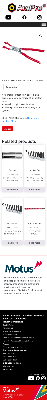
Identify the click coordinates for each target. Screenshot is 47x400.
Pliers (13, 121)
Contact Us (20, 318)
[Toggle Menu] (44, 24)
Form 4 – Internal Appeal (12, 347)
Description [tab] (11, 87)
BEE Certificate (9, 354)
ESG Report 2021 (10, 360)
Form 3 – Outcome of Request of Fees (18, 341)
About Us (8, 318)
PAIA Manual (8, 328)
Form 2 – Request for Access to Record (18, 338)
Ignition (5, 121)
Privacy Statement (10, 335)
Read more (12, 189)
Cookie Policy (8, 325)
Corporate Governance (15, 350)
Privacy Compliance (13, 322)
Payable (6, 344)
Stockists (27, 315)
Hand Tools (33, 118)
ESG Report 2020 (10, 357)
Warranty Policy (9, 366)
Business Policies (12, 363)
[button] (40, 35)
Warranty (39, 315)
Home (6, 315)
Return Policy (8, 369)
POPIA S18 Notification (12, 332)
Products (15, 315)
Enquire (7, 129)
